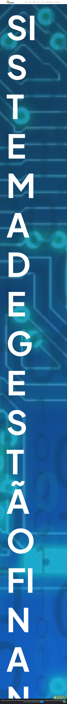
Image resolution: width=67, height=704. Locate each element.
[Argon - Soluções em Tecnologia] (10, 1)
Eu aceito (41, 701)
